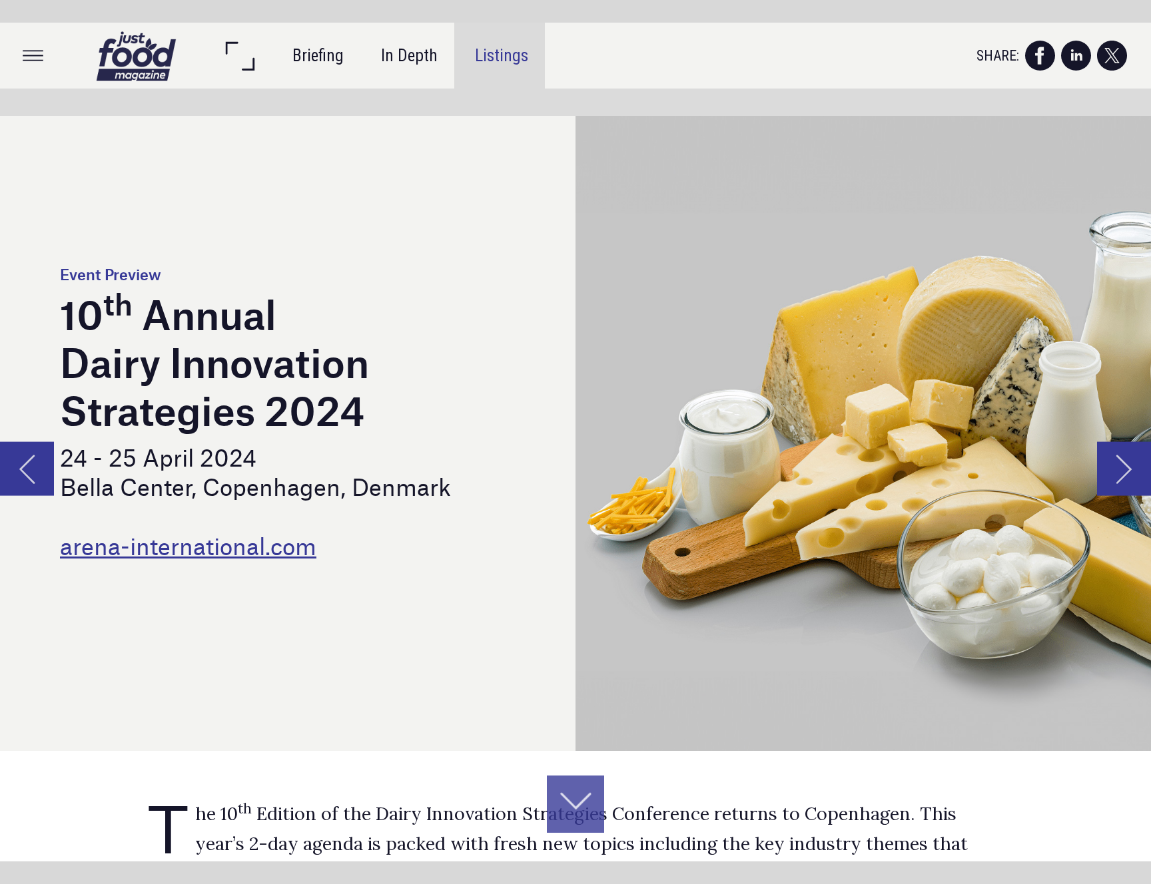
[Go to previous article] (27, 468)
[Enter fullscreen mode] (239, 56)
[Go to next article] (1124, 468)
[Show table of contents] (33, 56)
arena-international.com (188, 544)
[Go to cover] (136, 56)
